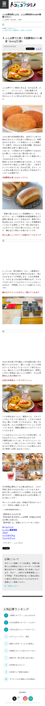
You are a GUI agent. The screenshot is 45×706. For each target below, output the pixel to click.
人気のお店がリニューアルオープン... (23, 629)
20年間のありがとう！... (18, 665)
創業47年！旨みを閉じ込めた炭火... (22, 658)
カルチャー (11, 28)
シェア (38, 49)
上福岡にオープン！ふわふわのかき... (23, 615)
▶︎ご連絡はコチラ (11, 586)
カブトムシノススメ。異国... (19, 637)
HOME (4, 28)
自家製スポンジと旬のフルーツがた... (23, 651)
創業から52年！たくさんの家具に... (22, 644)
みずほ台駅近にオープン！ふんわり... (23, 622)
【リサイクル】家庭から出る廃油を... (23, 679)
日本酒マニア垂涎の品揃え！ (19, 672)
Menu (4, 4)
